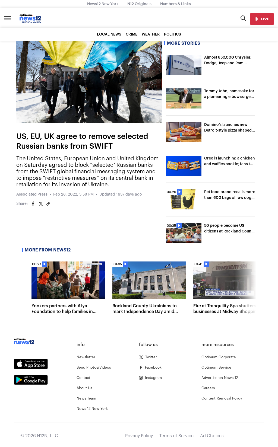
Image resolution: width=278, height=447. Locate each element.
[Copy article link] (48, 204)
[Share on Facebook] (33, 204)
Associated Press (32, 194)
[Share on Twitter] (41, 204)
